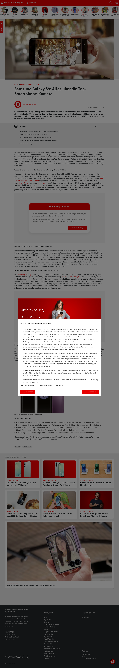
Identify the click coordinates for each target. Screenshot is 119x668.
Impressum (59, 385)
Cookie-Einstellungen (45, 385)
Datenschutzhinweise (27, 385)
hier (52, 334)
